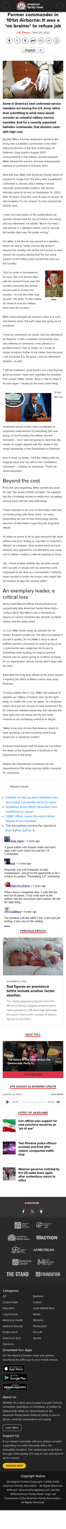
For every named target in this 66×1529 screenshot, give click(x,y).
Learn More (12, 1427)
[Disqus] (33, 881)
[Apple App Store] (15, 1369)
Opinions (8, 1344)
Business (38, 1296)
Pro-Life (37, 1332)
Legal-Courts (10, 1314)
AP (4, 1296)
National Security (13, 1326)
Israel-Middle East (43, 1308)
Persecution (40, 1326)
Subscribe (32, 1203)
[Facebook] (23, 1211)
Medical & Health (13, 1320)
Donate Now (14, 1465)
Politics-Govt (10, 1332)
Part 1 (10, 830)
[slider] (33, 1102)
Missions (38, 1320)
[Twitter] (32, 1211)
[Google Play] (16, 1378)
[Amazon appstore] (15, 1387)
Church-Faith (10, 1302)
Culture (37, 1302)
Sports (37, 1338)
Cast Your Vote (33, 1074)
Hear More (57, 1094)
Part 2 (20, 830)
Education (9, 1308)
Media (36, 1314)
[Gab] (41, 1211)
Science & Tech (12, 1338)
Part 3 (30, 830)
